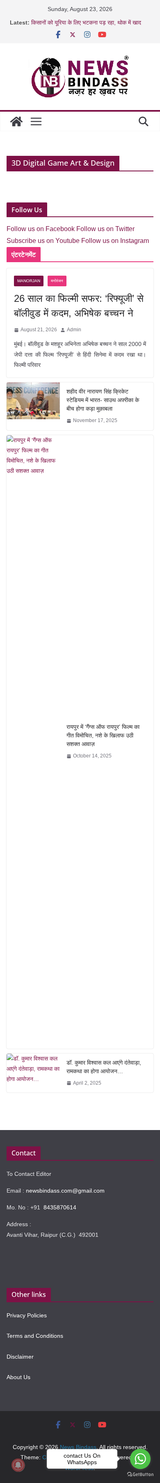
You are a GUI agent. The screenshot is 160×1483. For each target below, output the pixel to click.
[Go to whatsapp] (140, 1459)
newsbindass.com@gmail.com (65, 1190)
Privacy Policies (27, 1315)
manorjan (28, 281)
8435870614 (59, 1207)
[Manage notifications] (18, 1465)
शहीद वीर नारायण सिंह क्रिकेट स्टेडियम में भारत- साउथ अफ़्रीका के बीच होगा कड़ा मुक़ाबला (102, 400)
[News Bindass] (16, 121)
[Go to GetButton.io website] (140, 1474)
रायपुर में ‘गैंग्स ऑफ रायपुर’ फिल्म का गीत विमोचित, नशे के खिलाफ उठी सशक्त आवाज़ (102, 735)
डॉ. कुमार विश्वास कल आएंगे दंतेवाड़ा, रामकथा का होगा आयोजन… (103, 1066)
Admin (74, 330)
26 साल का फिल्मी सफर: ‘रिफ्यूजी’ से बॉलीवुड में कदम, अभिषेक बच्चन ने (79, 306)
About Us (18, 1377)
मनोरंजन (57, 281)
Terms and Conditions (35, 1335)
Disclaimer (20, 1356)
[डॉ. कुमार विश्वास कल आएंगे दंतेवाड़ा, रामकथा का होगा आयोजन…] (33, 1073)
